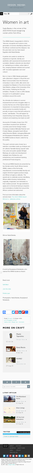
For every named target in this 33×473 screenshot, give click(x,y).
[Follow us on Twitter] (7, 382)
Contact (18, 446)
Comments (21, 322)
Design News (15, 322)
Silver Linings (20, 408)
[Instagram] (13, 456)
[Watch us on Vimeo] (19, 456)
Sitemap (18, 450)
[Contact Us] (29, 456)
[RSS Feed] (26, 456)
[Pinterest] (16, 312)
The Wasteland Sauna (21, 397)
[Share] (26, 312)
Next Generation (20, 363)
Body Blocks (20, 347)
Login (11, 450)
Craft (15, 320)
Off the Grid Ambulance (20, 418)
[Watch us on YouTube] (16, 456)
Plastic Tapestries (20, 335)
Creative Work (7, 322)
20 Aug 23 (10, 318)
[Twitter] (13, 312)
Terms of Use (13, 452)
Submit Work (21, 448)
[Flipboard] (23, 312)
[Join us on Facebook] (16, 382)
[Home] (16, 5)
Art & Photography (8, 320)
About (12, 446)
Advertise (12, 448)
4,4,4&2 (19, 358)
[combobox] (24, 14)
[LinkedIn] (20, 312)
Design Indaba (12, 464)
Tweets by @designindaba (11, 436)
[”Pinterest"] (25, 382)
